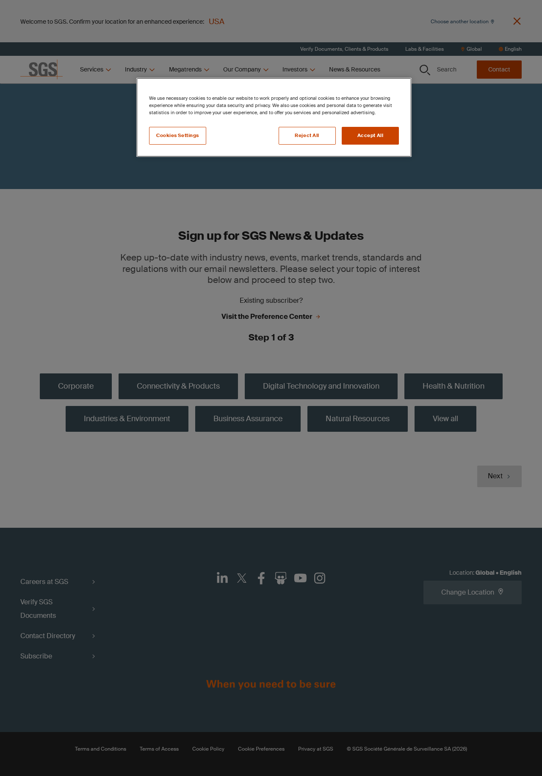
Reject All (307, 135)
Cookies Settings (177, 135)
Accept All (370, 135)
